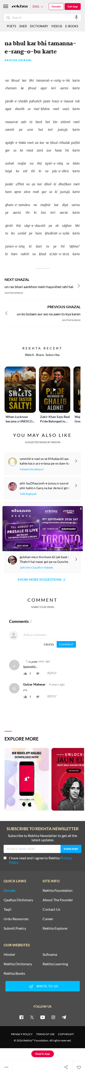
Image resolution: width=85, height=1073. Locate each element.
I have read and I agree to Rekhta (40, 860)
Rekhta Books (14, 973)
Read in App (42, 1053)
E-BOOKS (71, 26)
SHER (23, 26)
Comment (66, 644)
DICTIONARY (39, 26)
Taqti (7, 909)
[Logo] (20, 6)
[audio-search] (76, 17)
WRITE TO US (47, 986)
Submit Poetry (15, 928)
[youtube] (42, 1017)
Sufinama (50, 954)
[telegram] (64, 1017)
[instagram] (53, 1017)
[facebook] (21, 1017)
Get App (73, 6)
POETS (11, 26)
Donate (56, 6)
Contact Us (51, 909)
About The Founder (58, 900)
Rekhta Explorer (55, 928)
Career (48, 919)
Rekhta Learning (55, 964)
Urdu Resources (16, 919)
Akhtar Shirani (18, 60)
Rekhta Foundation (58, 890)
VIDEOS (56, 26)
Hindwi (9, 954)
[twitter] (32, 1017)
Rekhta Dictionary (18, 964)
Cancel (49, 644)
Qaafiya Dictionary (18, 900)
